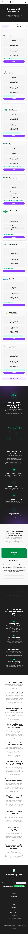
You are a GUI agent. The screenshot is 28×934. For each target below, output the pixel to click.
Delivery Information (14, 899)
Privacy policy (14, 910)
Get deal (14, 61)
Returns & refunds (14, 912)
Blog (14, 904)
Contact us (14, 893)
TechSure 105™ (14, 915)
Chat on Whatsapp (20, 886)
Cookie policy (14, 896)
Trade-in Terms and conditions (14, 920)
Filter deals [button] (5, 26)
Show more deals (14, 378)
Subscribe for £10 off (21, 882)
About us (14, 891)
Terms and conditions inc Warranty (14, 918)
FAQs (14, 901)
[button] (2, 2)
